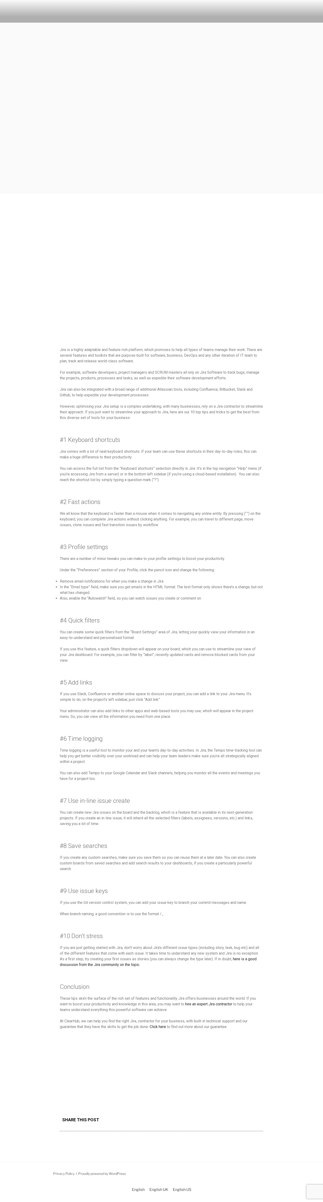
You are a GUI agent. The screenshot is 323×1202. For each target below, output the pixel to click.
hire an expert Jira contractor (208, 1004)
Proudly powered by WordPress (102, 1174)
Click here (158, 1026)
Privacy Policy (63, 1174)
